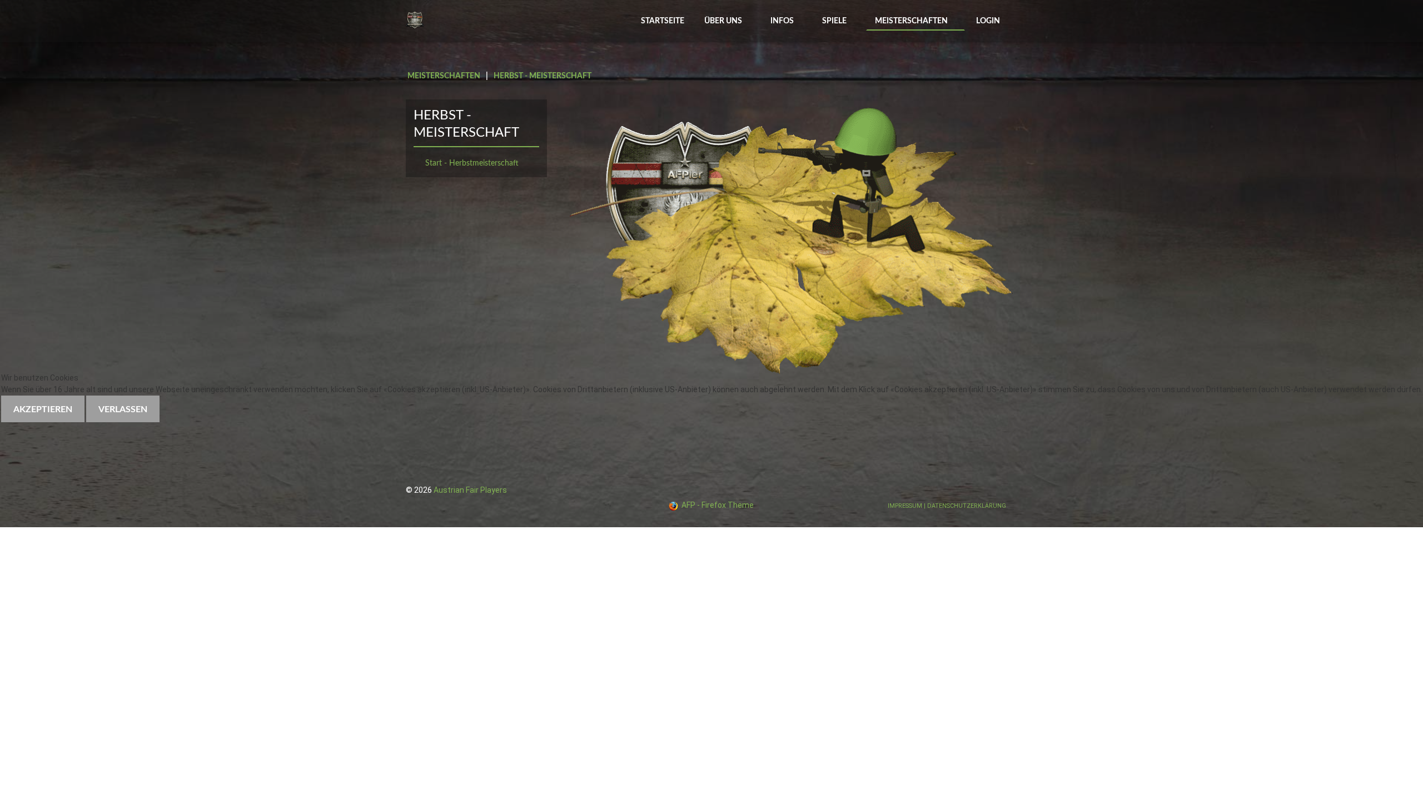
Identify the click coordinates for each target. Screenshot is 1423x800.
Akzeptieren (42, 409)
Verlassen (122, 409)
